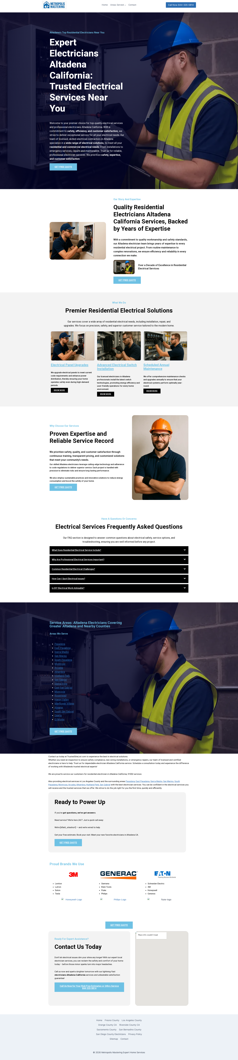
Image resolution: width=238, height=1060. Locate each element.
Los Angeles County (132, 1020)
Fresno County (112, 1020)
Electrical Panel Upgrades (69, 365)
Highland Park (62, 675)
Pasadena (60, 643)
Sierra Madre (62, 651)
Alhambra (60, 671)
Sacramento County (106, 1029)
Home (105, 5)
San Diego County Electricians (111, 1034)
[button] (119, 550)
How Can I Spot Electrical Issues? (68, 578)
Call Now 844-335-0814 (181, 5)
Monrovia (60, 691)
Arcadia (59, 667)
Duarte (58, 715)
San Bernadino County (130, 1029)
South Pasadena (63, 659)
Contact (132, 5)
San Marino (61, 655)
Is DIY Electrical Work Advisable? (68, 588)
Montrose (60, 663)
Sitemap (114, 1039)
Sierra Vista (61, 683)
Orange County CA (107, 1025)
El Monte (59, 719)
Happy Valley (62, 699)
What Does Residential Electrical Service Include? (76, 550)
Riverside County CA (129, 1025)
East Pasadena (63, 647)
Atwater (59, 707)
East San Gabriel (63, 687)
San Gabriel (61, 679)
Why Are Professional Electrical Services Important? (78, 559)
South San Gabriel (64, 711)
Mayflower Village (64, 703)
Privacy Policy (135, 1034)
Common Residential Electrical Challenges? (73, 569)
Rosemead (60, 695)
